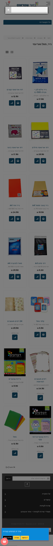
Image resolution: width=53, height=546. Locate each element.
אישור (24, 537)
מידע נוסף (8, 537)
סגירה (16, 537)
